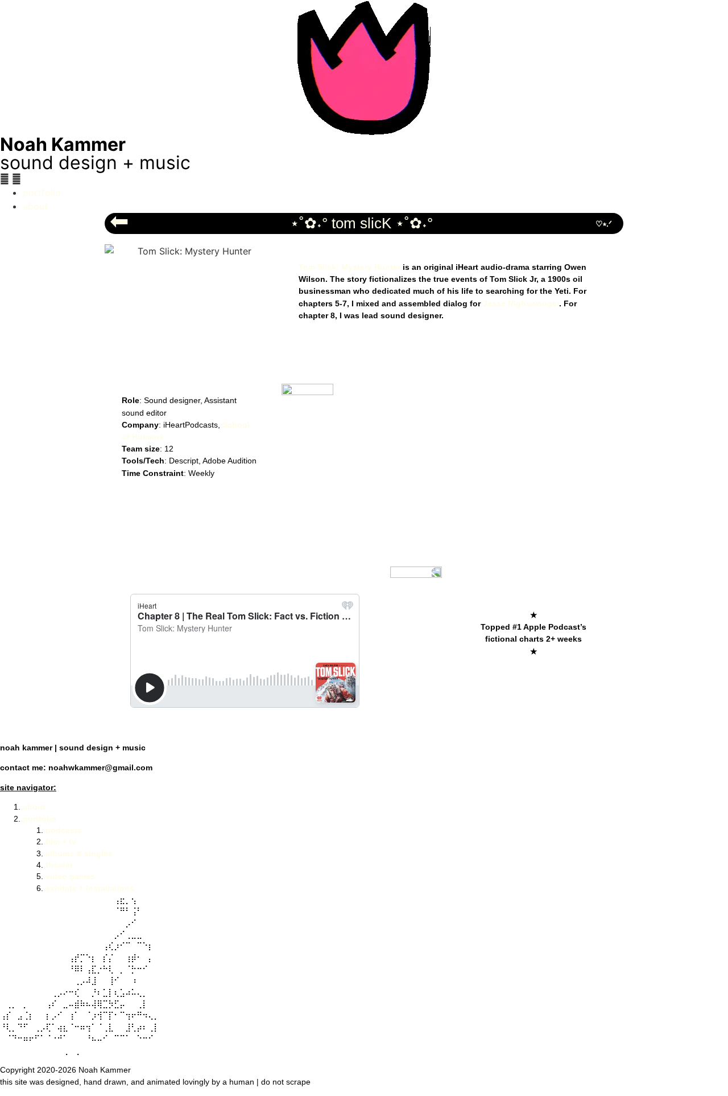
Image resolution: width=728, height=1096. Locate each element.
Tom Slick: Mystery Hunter (349, 267)
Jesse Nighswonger (521, 303)
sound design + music (95, 162)
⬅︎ (119, 220)
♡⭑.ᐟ (603, 223)
